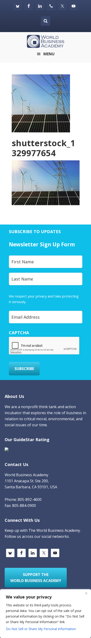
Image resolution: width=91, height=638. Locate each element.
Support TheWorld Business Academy (35, 577)
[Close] (86, 593)
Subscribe (24, 368)
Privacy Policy (37, 301)
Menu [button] (49, 53)
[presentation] (44, 346)
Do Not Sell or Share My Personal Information (41, 629)
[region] (45, 613)
